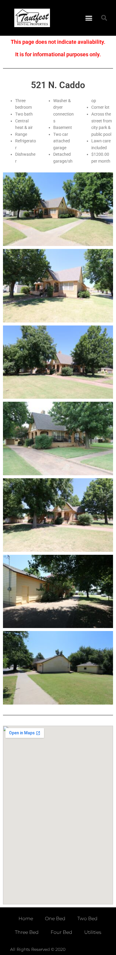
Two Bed (87, 918)
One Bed (55, 918)
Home (25, 918)
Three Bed (27, 932)
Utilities (92, 932)
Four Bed (61, 932)
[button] (89, 18)
